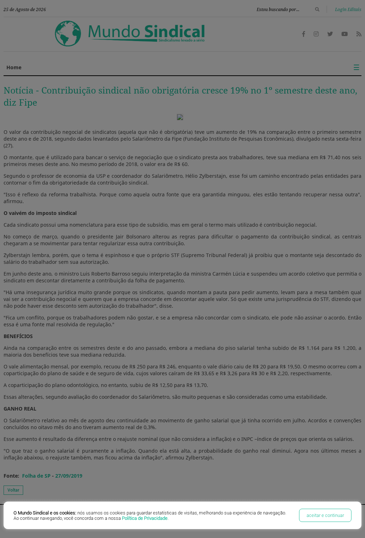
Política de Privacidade (145, 518)
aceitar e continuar (325, 515)
